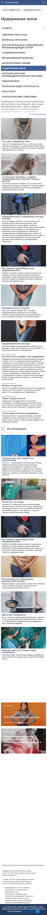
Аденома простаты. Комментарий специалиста (19, 651)
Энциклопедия (12, 2)
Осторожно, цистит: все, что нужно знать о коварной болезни (23, 821)
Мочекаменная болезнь (17, 58)
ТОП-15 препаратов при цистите (22, 717)
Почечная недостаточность (20, 86)
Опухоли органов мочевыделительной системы (22, 74)
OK (37, 911)
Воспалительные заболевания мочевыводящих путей (22, 46)
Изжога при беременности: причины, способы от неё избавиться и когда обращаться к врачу (22, 740)
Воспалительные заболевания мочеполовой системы (17, 580)
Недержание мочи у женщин (16, 344)
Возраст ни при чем (12, 385)
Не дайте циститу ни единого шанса (20, 847)
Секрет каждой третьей (13, 398)
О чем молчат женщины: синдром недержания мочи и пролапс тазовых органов (21, 179)
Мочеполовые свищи (16, 63)
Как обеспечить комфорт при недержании (23, 356)
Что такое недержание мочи (16, 141)
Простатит (9, 91)
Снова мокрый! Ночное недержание (20, 413)
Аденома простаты (14, 34)
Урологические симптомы (19, 96)
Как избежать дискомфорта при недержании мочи (18, 269)
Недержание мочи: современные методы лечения (23, 218)
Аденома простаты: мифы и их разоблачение (17, 459)
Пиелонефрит (11, 81)
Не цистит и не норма (13, 502)
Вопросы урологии (14, 40)
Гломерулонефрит (14, 52)
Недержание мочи (14, 68)
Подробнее (28, 911)
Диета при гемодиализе (14, 615)
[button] (37, 114)
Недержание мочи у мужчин (16, 308)
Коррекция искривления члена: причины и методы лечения (21, 769)
